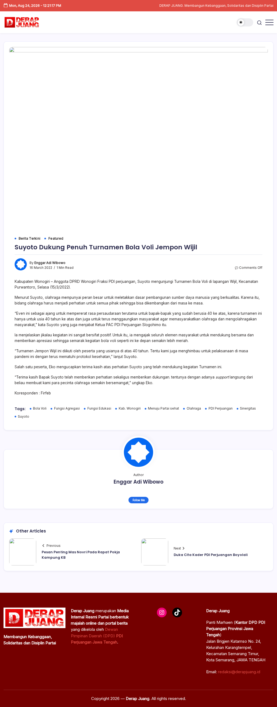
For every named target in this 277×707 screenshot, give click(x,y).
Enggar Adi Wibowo (49, 263)
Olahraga (194, 408)
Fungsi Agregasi (67, 408)
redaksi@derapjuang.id (239, 671)
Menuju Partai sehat (163, 408)
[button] (245, 22)
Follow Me (139, 500)
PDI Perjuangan (221, 408)
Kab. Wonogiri (130, 408)
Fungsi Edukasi (99, 408)
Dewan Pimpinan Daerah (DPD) (97, 636)
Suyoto (23, 416)
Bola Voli (40, 408)
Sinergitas (248, 408)
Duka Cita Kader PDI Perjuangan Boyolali (211, 554)
